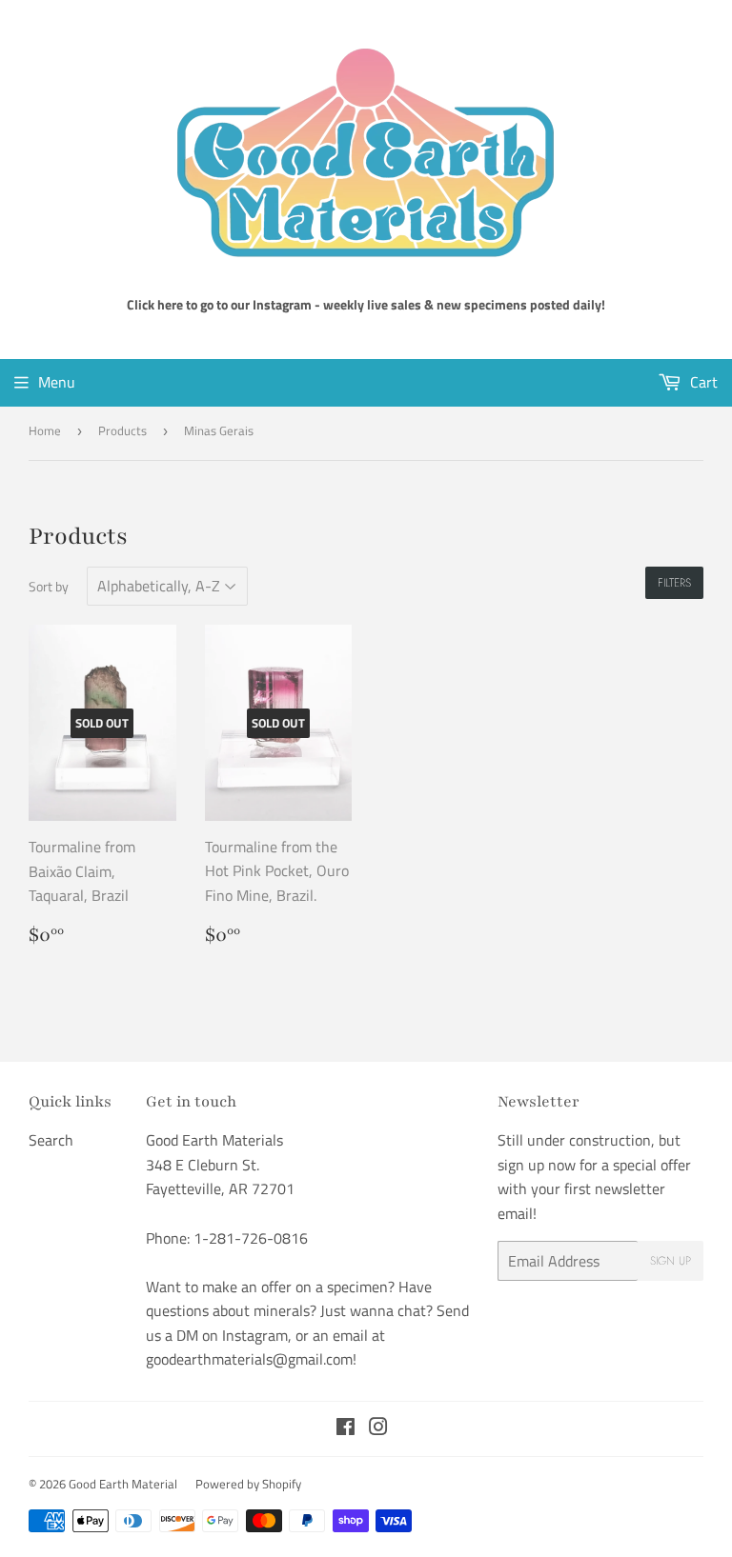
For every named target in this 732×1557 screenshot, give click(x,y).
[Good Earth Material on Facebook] (346, 1428)
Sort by (49, 586)
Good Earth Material (123, 1483)
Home (45, 430)
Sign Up (670, 1260)
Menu (56, 381)
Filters (674, 582)
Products (122, 430)
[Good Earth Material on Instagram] (378, 1428)
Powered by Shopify (248, 1483)
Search (51, 1139)
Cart (702, 381)
